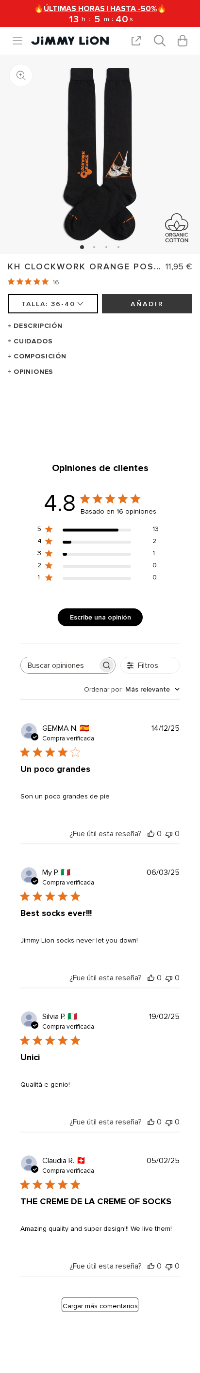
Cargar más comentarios (100, 1306)
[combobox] (132, 689)
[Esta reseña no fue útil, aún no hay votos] (169, 834)
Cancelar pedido (154, 407)
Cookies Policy (95, 407)
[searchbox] (59, 665)
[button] (21, 40)
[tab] (82, 247)
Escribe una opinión (100, 617)
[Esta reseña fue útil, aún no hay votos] (151, 834)
